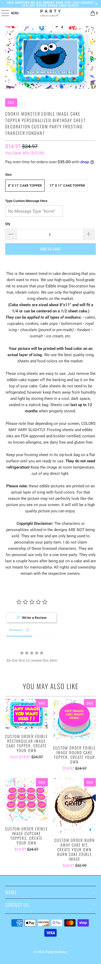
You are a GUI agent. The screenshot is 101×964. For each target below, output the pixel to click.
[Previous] (9, 58)
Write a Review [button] (34, 617)
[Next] (92, 58)
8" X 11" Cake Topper (25, 185)
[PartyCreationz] (50, 13)
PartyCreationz (56, 952)
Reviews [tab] (16, 629)
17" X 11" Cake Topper (67, 185)
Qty (7, 224)
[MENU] (2, 13)
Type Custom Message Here (26, 201)
